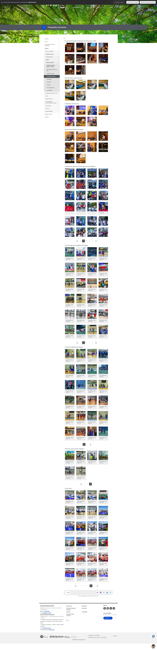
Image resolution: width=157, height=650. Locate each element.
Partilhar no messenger (100, 592)
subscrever (107, 618)
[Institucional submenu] (80, 5)
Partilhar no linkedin (107, 592)
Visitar (111, 7)
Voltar (68, 592)
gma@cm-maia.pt (47, 628)
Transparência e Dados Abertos (94, 637)
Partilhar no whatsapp (104, 592)
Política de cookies (32, 2)
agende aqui (51, 629)
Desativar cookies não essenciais (148, 2)
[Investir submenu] (102, 5)
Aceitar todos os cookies (132, 2)
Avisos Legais (103, 637)
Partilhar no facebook (110, 592)
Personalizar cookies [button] (118, 2)
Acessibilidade (91, 635)
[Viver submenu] (91, 5)
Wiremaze (115, 636)
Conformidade (97, 635)
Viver (87, 7)
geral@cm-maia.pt (47, 613)
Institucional (76, 7)
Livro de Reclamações (44, 636)
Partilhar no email (97, 592)
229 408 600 (47, 611)
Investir (99, 7)
